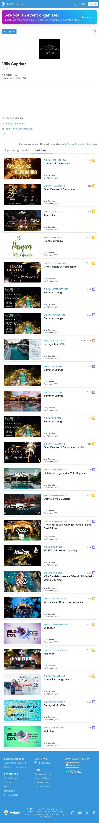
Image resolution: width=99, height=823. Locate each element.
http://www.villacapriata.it (19, 128)
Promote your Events (15, 767)
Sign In (82, 4)
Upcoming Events (16, 150)
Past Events (42, 150)
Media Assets (11, 794)
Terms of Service (43, 774)
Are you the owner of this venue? (82, 144)
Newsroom (9, 790)
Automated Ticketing (15, 762)
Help (6, 786)
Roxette (59, 812)
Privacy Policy (41, 778)
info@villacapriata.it (15, 123)
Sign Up (93, 4)
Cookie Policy (41, 782)
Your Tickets (10, 778)
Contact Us (10, 782)
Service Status (41, 786)
